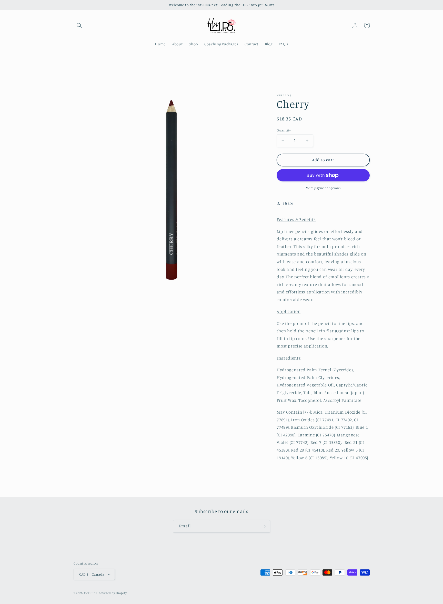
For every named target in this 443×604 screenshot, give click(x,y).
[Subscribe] (264, 526)
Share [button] (288, 203)
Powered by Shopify (113, 593)
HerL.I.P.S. (91, 593)
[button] (79, 25)
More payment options (323, 188)
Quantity (284, 130)
